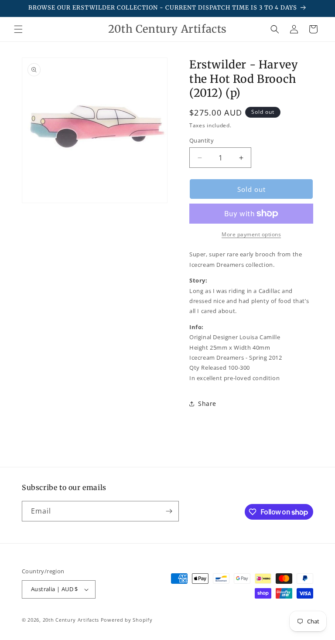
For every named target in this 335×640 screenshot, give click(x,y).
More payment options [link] (251, 234)
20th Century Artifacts (71, 619)
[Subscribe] (168, 511)
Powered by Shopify (127, 619)
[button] (18, 29)
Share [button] (207, 403)
